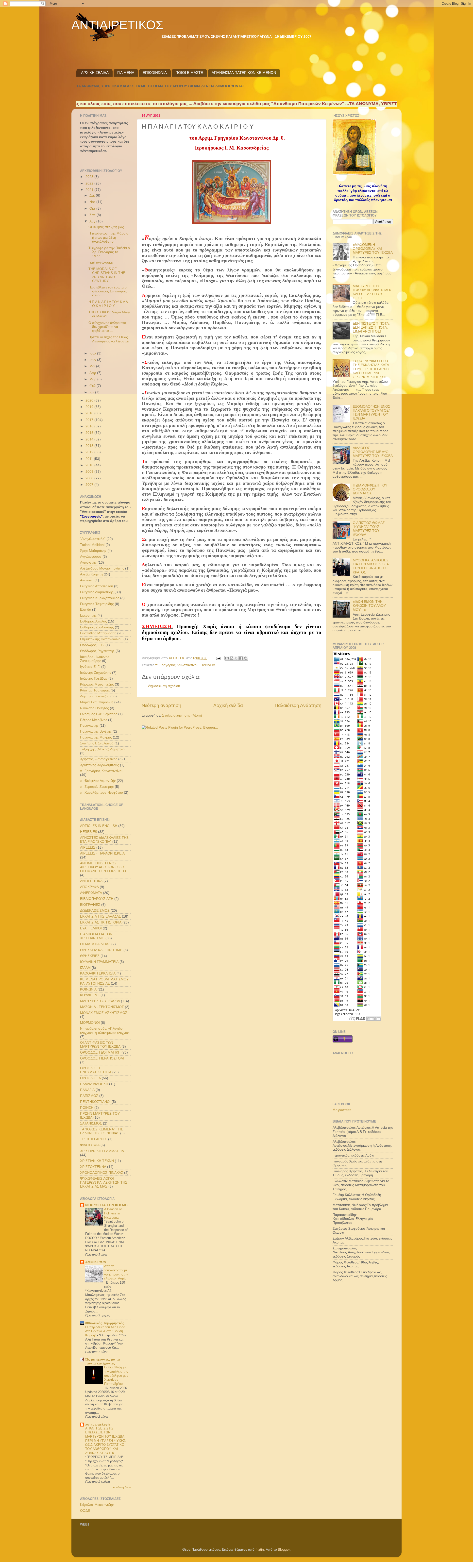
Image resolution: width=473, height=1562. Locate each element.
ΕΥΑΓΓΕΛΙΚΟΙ (91, 928)
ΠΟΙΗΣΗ (86, 1107)
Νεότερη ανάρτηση (161, 705)
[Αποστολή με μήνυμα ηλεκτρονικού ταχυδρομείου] (226, 658)
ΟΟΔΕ (85, 1510)
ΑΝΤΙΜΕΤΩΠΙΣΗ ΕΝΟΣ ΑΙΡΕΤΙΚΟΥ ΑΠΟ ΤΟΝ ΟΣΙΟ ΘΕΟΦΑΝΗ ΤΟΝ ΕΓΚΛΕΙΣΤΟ (103, 867)
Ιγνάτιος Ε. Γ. (90, 667)
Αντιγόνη (87, 580)
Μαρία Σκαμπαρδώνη (96, 702)
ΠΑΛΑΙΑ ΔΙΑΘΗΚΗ (94, 1084)
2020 (89, 400)
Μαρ (93, 379)
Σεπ (93, 215)
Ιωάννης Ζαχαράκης (95, 672)
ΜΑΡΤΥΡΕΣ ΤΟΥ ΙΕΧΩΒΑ (100, 1001)
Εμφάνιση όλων (122, 1487)
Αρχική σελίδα (228, 705)
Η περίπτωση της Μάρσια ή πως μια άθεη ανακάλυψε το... (108, 237)
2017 (89, 420)
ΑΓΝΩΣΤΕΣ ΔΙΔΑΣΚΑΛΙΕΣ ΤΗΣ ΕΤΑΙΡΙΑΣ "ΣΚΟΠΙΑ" (104, 839)
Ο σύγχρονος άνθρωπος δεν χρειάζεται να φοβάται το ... (107, 327)
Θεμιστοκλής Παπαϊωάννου (101, 639)
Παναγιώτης (89, 725)
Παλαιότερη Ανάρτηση (298, 705)
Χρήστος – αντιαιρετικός (98, 759)
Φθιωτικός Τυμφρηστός (104, 1323)
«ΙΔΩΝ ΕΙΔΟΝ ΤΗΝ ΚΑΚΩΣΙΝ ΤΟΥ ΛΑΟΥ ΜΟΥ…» (369, 605)
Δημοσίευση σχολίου (164, 686)
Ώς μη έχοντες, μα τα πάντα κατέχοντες (102, 1361)
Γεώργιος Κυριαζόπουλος (99, 598)
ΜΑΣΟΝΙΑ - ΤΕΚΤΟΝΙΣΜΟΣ (102, 1007)
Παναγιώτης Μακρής (96, 737)
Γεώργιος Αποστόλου (96, 586)
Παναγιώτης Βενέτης (96, 731)
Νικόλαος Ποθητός (94, 708)
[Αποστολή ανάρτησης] (217, 658)
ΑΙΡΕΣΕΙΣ (87, 847)
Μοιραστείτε (342, 1110)
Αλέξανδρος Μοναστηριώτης (102, 568)
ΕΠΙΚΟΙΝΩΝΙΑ (155, 72)
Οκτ (92, 208)
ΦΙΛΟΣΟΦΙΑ (90, 1145)
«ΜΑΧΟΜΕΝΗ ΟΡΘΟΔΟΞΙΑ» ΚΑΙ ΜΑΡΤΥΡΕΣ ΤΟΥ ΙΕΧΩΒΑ (373, 248)
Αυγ (92, 221)
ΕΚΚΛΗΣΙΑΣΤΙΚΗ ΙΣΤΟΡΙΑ (100, 922)
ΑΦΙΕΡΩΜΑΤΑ (91, 893)
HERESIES (88, 832)
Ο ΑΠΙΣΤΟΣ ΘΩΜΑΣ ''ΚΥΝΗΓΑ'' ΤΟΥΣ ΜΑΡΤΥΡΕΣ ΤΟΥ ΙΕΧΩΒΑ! (369, 529)
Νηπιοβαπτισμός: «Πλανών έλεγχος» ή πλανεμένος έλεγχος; (105, 1030)
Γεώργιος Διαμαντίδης (97, 592)
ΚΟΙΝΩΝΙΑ (88, 989)
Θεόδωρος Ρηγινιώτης (97, 651)
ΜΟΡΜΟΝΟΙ (90, 1023)
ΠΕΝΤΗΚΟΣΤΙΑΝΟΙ (95, 1102)
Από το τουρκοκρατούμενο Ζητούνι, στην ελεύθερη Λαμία (116, 1272)
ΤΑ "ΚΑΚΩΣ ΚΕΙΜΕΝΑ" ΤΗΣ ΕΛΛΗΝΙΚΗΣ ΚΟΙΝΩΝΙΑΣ (101, 1131)
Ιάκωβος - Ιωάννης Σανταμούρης (94, 659)
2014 (89, 439)
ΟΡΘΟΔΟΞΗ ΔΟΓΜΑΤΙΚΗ (100, 1052)
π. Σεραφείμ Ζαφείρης (97, 787)
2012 (89, 452)
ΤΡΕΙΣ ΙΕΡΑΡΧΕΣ (93, 1139)
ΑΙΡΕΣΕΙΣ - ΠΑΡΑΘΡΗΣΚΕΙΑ (102, 853)
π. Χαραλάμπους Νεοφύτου (101, 792)
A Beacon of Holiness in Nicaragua (113, 1213)
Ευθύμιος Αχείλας (93, 621)
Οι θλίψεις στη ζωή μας (106, 227)
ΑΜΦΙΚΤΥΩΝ (95, 1262)
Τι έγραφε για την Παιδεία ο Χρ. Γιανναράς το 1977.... (109, 252)
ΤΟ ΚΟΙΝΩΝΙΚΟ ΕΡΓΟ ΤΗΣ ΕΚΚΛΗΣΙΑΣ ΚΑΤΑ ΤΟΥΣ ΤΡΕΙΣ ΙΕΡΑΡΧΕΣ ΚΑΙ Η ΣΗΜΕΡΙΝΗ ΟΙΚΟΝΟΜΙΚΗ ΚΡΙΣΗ (371, 369)
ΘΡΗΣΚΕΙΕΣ (90, 956)
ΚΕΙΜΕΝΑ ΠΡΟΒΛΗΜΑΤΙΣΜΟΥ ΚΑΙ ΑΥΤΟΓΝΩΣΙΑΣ (104, 981)
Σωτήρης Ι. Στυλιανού (97, 743)
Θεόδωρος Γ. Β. (92, 645)
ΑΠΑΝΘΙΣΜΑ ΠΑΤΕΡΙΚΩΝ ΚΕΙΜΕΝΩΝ (244, 72)
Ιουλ (93, 353)
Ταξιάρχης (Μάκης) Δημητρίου (103, 749)
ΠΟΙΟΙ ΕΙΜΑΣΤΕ (189, 72)
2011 (89, 459)
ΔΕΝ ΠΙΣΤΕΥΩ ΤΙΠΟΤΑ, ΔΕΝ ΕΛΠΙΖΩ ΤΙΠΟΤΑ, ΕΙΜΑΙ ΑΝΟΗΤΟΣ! (371, 327)
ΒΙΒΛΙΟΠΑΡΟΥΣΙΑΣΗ (96, 899)
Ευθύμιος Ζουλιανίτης (97, 627)
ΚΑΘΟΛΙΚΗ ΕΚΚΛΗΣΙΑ (98, 973)
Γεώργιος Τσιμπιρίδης (97, 604)
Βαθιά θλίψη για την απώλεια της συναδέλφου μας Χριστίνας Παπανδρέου (116, 1375)
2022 (89, 183)
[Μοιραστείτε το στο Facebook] (240, 658)
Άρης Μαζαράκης (93, 551)
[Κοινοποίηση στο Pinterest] (245, 658)
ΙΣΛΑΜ (85, 968)
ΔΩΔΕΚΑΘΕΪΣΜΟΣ (95, 910)
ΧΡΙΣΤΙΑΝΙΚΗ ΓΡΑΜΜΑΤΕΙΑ (102, 1151)
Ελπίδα (85, 609)
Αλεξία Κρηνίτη (91, 574)
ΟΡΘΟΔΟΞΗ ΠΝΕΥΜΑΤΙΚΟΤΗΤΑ (95, 1070)
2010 (89, 465)
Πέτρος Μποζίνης (93, 720)
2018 (89, 413)
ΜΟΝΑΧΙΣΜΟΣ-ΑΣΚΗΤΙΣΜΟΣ (103, 1013)
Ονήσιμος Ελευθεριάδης (98, 714)
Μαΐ (92, 366)
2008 (89, 478)
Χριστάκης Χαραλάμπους (99, 765)
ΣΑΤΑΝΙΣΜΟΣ (91, 1123)
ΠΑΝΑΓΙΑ (208, 665)
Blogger (284, 1549)
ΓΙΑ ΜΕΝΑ (125, 72)
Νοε (92, 202)
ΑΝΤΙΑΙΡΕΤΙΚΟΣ (117, 25)
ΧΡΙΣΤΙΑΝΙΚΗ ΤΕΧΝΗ (97, 1161)
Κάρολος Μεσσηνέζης (97, 684)
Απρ (93, 373)
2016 (89, 426)
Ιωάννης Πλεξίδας (93, 678)
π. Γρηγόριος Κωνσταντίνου (177, 665)
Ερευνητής (88, 615)
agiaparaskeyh (97, 1424)
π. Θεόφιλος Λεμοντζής (98, 781)
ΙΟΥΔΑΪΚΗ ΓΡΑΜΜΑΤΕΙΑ (99, 962)
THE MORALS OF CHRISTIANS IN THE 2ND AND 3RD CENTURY (106, 275)
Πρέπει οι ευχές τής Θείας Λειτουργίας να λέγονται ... (108, 341)
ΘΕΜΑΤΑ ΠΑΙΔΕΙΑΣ (95, 944)
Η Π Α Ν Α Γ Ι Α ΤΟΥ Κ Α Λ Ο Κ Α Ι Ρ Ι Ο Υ (108, 304)
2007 (89, 485)
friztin (259, 1549)
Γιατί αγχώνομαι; (101, 262)
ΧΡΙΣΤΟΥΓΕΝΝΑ (93, 1167)
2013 (89, 446)
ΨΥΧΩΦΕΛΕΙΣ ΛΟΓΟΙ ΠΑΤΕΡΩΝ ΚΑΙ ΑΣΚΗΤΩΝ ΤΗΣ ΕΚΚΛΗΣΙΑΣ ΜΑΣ (103, 1182)
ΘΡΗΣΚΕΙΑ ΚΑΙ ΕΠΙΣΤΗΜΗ (101, 950)
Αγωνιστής (88, 562)
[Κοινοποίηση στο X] (236, 658)
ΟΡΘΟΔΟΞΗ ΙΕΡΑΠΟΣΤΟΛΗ (102, 1058)
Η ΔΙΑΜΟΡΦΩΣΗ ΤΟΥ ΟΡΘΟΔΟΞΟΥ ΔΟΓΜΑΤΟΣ (370, 489)
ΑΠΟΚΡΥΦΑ (89, 887)
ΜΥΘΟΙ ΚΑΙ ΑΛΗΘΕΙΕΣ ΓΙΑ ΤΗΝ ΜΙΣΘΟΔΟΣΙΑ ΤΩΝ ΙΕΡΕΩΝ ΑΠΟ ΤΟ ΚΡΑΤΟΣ (371, 566)
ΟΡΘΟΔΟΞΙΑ (90, 1078)
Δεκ (92, 195)
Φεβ (93, 385)
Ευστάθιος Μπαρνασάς (98, 633)
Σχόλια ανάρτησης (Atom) (182, 715)
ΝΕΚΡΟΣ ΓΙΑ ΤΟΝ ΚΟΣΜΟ (106, 1205)
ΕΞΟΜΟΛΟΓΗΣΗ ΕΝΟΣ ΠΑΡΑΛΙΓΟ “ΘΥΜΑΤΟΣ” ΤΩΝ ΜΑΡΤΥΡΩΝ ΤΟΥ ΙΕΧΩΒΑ (371, 412)
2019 (89, 407)
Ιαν (92, 392)
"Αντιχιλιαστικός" (92, 539)
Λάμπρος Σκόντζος (94, 696)
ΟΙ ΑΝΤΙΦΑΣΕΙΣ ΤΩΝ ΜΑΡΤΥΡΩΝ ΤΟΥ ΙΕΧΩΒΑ (100, 1044)
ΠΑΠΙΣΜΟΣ (89, 1096)
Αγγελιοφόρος (90, 556)
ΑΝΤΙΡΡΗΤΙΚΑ (91, 881)
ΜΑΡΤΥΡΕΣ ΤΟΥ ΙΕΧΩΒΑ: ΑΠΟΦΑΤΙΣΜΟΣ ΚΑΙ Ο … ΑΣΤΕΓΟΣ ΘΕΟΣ (372, 292)
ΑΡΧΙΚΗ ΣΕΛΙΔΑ (95, 72)
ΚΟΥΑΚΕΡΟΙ (90, 995)
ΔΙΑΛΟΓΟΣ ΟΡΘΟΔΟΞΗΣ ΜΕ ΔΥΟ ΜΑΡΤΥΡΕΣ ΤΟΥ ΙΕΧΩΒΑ (373, 452)
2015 (89, 433)
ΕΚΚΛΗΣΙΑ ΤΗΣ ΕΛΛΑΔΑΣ (100, 916)
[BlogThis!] (231, 658)
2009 (89, 471)
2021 (89, 190)
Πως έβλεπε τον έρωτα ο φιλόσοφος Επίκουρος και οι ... (107, 291)
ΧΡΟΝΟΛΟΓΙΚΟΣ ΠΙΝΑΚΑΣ (101, 1173)
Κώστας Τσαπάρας (95, 690)
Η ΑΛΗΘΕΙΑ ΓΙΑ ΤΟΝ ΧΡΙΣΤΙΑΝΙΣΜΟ (96, 936)
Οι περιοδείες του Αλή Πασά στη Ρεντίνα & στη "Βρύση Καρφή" (105, 1331)
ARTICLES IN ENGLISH (98, 826)
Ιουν (93, 360)
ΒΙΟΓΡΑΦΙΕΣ (90, 905)
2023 (89, 177)
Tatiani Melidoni (92, 545)
